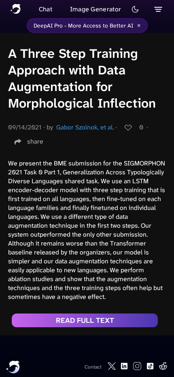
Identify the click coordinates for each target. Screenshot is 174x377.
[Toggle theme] (135, 9)
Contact (93, 367)
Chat (45, 9)
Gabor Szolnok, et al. (85, 127)
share (35, 141)
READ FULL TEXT (85, 320)
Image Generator (95, 9)
